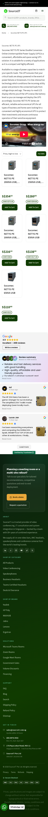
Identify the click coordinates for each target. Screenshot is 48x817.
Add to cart (10, 207)
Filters (41, 153)
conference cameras (29, 541)
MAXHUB (7, 615)
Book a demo (18, 497)
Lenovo (6, 626)
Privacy (6, 772)
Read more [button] (6, 378)
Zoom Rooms (9, 652)
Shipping (29, 772)
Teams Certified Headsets (14, 584)
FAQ (4, 688)
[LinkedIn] (5, 550)
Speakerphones (10, 573)
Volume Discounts (11, 668)
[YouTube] (21, 550)
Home (4, 33)
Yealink (6, 604)
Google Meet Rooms (12, 657)
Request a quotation (18, 505)
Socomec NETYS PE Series (13, 50)
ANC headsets (38, 537)
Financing (7, 674)
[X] (32, 550)
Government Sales (11, 663)
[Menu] (42, 10)
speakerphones (10, 541)
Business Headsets (11, 579)
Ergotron (7, 632)
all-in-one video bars (21, 537)
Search (6, 699)
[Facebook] (10, 550)
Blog (5, 694)
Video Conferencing (11, 568)
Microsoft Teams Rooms (13, 646)
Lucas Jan (14, 417)
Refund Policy (9, 710)
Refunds (21, 772)
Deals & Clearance (11, 590)
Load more (24, 447)
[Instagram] (16, 550)
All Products (8, 562)
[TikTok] (27, 550)
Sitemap (6, 716)
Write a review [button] (11, 347)
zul (10, 387)
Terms (13, 772)
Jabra (5, 621)
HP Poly (6, 610)
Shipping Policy (9, 704)
